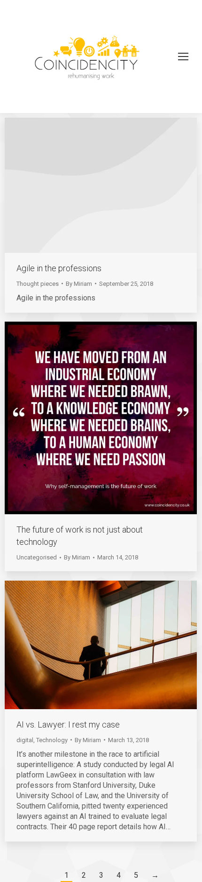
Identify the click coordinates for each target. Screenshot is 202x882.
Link (88, 185)
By (79, 283)
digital (24, 740)
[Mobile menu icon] (183, 56)
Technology (52, 740)
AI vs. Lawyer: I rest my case (68, 724)
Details (113, 185)
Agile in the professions (58, 268)
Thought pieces (37, 283)
